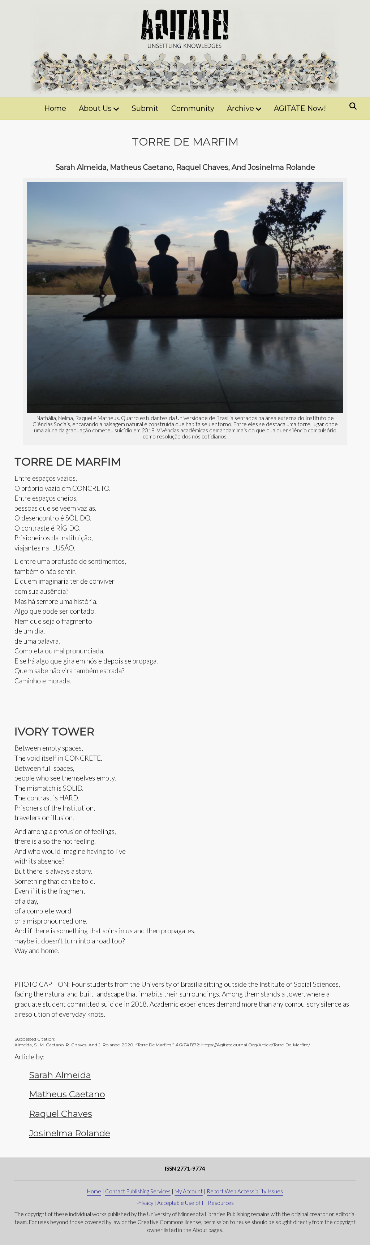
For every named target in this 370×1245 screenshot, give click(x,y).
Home (55, 108)
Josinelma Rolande (69, 1133)
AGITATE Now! (300, 108)
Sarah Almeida (60, 1075)
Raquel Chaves (60, 1113)
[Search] (351, 106)
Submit (145, 108)
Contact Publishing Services (138, 1191)
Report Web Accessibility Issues (245, 1191)
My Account (189, 1191)
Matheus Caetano (67, 1094)
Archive (240, 108)
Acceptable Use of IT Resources (195, 1202)
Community (192, 108)
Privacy (144, 1202)
